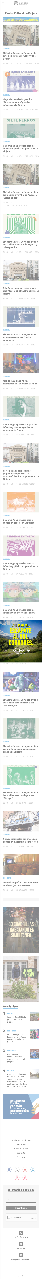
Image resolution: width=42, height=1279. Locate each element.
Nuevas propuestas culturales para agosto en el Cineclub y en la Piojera (20, 840)
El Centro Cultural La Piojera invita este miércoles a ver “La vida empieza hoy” (19, 337)
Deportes (11, 1031)
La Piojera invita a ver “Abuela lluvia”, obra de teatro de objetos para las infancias (19, 656)
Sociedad (7, 878)
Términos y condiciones (21, 1140)
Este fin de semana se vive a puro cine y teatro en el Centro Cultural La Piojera (21, 291)
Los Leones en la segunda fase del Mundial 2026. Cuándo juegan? (16, 1058)
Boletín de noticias (22, 1189)
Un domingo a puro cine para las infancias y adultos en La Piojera (19, 611)
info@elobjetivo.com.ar (21, 1259)
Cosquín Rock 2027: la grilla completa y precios (16, 1019)
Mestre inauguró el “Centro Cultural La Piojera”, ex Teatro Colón (20, 884)
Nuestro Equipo (21, 1149)
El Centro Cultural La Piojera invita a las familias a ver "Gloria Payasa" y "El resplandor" (20, 195)
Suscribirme (21, 1208)
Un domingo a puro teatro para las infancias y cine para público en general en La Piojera (20, 427)
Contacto (21, 1153)
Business (11, 1071)
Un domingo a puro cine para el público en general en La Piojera (18, 521)
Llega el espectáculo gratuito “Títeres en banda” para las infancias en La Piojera (17, 102)
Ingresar (22, 1157)
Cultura (6, 49)
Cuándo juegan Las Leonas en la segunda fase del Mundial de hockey (16, 1038)
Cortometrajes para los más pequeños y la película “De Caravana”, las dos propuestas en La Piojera (21, 475)
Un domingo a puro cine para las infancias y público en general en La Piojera (20, 149)
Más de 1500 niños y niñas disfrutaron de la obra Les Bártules (20, 382)
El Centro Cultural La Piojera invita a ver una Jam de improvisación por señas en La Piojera (20, 749)
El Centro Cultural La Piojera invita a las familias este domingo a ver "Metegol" (20, 795)
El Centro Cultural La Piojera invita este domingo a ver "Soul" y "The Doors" (19, 56)
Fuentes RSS (21, 1144)
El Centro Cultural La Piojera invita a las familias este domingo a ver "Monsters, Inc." (20, 703)
